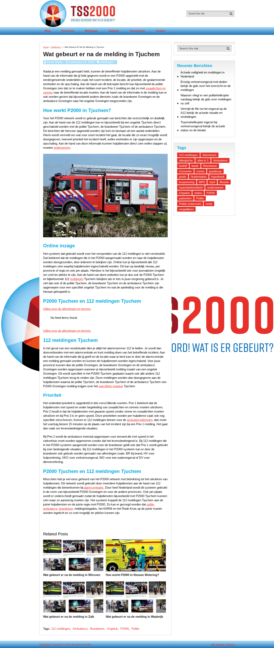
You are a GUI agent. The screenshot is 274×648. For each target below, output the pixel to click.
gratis (182, 176)
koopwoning (186, 182)
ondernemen (62, 147)
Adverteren (209, 155)
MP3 (202, 182)
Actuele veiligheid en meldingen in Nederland (202, 74)
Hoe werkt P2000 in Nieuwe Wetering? (132, 575)
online (198, 193)
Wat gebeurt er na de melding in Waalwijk (134, 616)
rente (209, 203)
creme (200, 171)
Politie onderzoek (190, 203)
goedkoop (215, 171)
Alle (213, 644)
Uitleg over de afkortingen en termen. (67, 309)
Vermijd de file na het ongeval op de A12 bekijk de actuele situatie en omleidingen (204, 112)
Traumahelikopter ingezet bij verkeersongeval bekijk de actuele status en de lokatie (203, 126)
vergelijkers (186, 209)
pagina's (220, 644)
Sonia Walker (55, 62)
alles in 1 (203, 160)
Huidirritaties (199, 176)
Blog (48, 30)
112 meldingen (60, 628)
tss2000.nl (45, 644)
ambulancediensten (139, 420)
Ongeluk (112, 628)
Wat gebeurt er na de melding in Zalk (68, 616)
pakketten (185, 198)
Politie (135, 628)
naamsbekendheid (191, 187)
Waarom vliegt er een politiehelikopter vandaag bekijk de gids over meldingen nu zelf (206, 99)
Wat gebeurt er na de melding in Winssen (71, 575)
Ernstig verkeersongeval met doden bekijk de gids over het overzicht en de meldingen (206, 86)
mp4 (212, 182)
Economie (67, 30)
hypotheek (217, 176)
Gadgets (114, 30)
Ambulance (80, 628)
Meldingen (91, 30)
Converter (185, 171)
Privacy (231, 644)
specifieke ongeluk (111, 386)
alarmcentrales (94, 487)
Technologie (137, 30)
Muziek (224, 182)
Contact (160, 30)
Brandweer (97, 628)
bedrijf (183, 165)
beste (195, 165)
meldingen (76, 279)
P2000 (124, 628)
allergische (186, 160)
